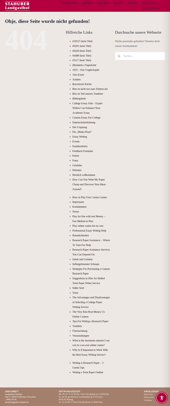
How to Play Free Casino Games (89, 197)
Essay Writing (79, 136)
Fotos (75, 160)
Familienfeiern (79, 146)
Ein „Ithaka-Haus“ (82, 131)
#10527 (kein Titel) (82, 41)
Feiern (75, 155)
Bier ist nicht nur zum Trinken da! (90, 88)
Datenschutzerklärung (83, 122)
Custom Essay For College (86, 117)
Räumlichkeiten (80, 235)
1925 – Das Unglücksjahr (85, 69)
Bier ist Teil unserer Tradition (87, 93)
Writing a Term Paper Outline (87, 372)
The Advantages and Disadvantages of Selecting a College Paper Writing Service (91, 302)
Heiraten (76, 170)
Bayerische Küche (82, 84)
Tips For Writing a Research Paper (90, 321)
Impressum (78, 202)
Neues (75, 211)
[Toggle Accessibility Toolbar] (162, 398)
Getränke (77, 165)
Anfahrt (76, 79)
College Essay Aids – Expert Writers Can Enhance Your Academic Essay (87, 108)
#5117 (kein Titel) (81, 60)
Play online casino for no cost (87, 225)
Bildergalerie (79, 98)
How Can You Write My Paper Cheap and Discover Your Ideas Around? (89, 184)
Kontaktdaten (79, 206)
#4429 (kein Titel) (81, 50)
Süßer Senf (78, 288)
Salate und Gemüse (82, 259)
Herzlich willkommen (83, 175)
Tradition (77, 326)
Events (76, 141)
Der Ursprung (79, 127)
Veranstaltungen (80, 335)
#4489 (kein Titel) (81, 55)
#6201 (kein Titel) (81, 46)
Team (75, 292)
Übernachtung (79, 330)
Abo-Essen (78, 74)
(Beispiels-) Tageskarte (84, 65)
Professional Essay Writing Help (89, 230)
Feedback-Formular (82, 151)
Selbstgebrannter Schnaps (85, 264)
